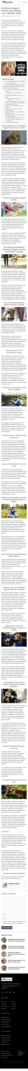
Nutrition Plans (4, 1042)
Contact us (4, 1057)
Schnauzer (3, 1004)
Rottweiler (14, 1006)
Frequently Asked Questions (12, 122)
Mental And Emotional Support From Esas (15, 117)
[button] (19, 2)
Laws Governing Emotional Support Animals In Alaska (15, 90)
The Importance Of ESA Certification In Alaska (14, 93)
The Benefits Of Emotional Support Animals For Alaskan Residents (14, 115)
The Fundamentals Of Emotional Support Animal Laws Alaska (15, 82)
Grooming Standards (6, 1026)
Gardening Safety (5, 1021)
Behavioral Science (5, 1037)
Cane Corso (4, 1001)
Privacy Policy (5, 1051)
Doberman (3, 1008)
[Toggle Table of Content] (23, 79)
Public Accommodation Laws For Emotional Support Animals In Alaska (15, 103)
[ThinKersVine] (7, 2)
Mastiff (13, 1008)
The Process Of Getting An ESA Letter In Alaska (14, 96)
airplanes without (20, 726)
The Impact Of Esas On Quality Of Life (15, 119)
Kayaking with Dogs (6, 1019)
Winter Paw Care (5, 1024)
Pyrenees (14, 1004)
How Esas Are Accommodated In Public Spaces (14, 106)
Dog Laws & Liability (6, 1035)
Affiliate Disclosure (6, 1055)
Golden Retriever (5, 1006)
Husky (13, 1001)
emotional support (13, 485)
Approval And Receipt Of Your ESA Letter (16, 101)
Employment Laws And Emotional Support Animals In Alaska (15, 112)
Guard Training (4, 1017)
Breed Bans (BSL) (5, 1044)
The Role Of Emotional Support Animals (15, 84)
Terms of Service (5, 1053)
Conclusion (9, 120)
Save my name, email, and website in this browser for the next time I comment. (14, 922)
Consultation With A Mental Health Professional (14, 99)
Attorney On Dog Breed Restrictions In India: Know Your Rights (16, 954)
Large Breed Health (5, 1040)
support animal (5, 58)
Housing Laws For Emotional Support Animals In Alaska (14, 109)
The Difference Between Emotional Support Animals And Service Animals (14, 87)
